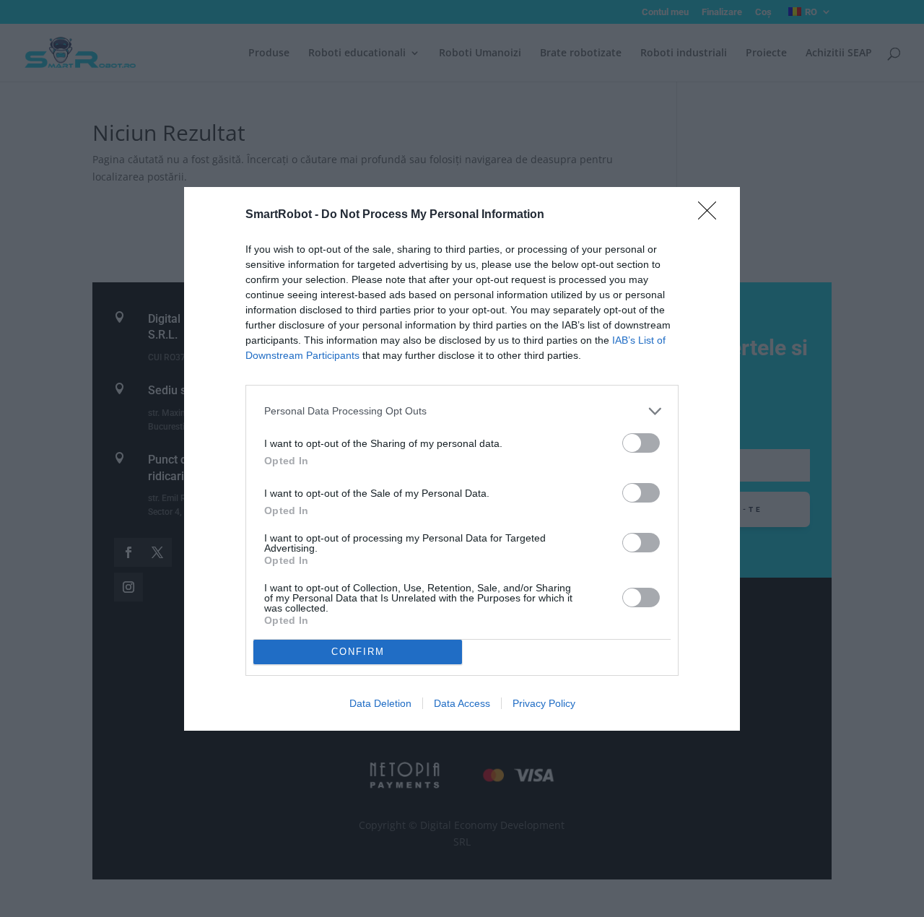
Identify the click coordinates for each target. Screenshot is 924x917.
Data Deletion (380, 703)
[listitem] (462, 411)
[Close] (711, 215)
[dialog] (462, 459)
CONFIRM (358, 651)
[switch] (641, 443)
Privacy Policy (544, 703)
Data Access (462, 703)
